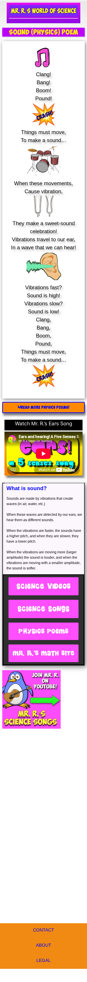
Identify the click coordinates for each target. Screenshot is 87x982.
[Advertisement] (43, 777)
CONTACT (43, 929)
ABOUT (43, 945)
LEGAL (43, 960)
